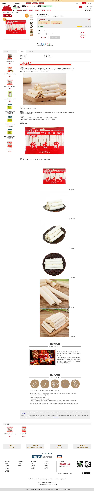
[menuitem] (7, 3)
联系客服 (33, 468)
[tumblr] (45, 44)
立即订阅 (87, 473)
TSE (7, 7)
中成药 (15, 7)
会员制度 (7, 467)
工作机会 (46, 465)
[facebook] (41, 44)
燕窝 (15, 6)
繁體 (65, 479)
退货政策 (33, 464)
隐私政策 (50, 479)
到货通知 (43, 37)
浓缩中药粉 (50, 6)
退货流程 (33, 465)
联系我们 (46, 467)
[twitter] (43, 44)
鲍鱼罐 (31, 6)
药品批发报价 (41, 26)
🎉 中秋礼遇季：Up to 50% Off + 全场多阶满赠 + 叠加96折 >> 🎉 (47, 1)
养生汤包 (19, 7)
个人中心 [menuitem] (76, 3)
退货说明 (33, 467)
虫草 (18, 6)
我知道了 (67, 489)
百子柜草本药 (44, 6)
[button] (11, 10)
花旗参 (23, 6)
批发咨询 (7, 471)
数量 (39, 33)
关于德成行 (46, 464)
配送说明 (20, 464)
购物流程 (7, 464)
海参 (40, 6)
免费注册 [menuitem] (89, 3)
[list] (33, 7)
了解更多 (61, 489)
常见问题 (7, 468)
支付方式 (7, 465)
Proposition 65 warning (49, 45)
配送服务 (20, 465)
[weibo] (47, 44)
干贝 (34, 6)
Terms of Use (55, 417)
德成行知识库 (88, 10)
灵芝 (20, 6)
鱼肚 (37, 6)
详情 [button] (22, 51)
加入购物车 (55, 37)
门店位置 (43, 479)
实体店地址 (46, 468)
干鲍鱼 (27, 6)
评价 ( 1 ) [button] (31, 51)
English (61, 479)
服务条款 (24, 413)
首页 (14, 10)
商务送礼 (7, 470)
